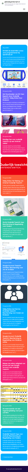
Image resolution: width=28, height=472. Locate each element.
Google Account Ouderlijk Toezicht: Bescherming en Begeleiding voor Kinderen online (12, 339)
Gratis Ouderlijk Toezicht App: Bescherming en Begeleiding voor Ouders (13, 224)
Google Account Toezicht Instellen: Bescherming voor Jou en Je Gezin (13, 267)
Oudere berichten (8, 457)
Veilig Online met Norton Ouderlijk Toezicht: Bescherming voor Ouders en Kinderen (13, 312)
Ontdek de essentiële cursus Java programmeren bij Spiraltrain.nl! (13, 53)
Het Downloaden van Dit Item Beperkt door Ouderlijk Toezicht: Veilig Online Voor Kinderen (13, 97)
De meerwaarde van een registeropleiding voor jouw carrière (13, 411)
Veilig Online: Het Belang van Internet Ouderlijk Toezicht (13, 182)
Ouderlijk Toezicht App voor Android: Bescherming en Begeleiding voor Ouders (13, 436)
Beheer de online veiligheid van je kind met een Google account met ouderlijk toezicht (14, 366)
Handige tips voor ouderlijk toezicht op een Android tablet (12, 141)
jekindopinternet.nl (12, 2)
